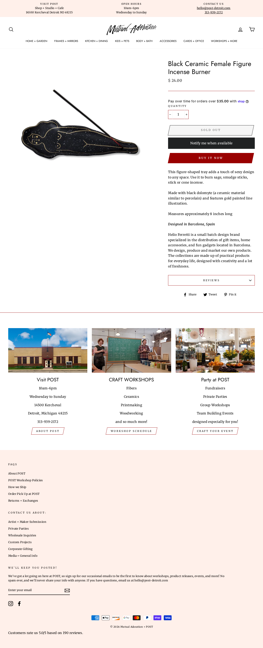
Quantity (177, 106)
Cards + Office (193, 41)
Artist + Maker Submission (27, 522)
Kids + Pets (122, 41)
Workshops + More (224, 41)
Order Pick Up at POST (23, 494)
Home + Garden (36, 41)
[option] (49, 8)
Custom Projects (20, 542)
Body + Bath (144, 41)
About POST (16, 473)
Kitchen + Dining (96, 41)
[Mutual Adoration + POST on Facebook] (19, 603)
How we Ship (17, 487)
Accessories (168, 41)
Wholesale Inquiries (22, 535)
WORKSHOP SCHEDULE (131, 431)
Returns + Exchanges (23, 500)
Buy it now (211, 158)
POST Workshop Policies (25, 480)
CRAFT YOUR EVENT (215, 431)
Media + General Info (22, 556)
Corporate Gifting (20, 549)
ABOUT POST (47, 431)
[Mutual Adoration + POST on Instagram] (10, 603)
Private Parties (18, 528)
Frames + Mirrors (66, 41)
